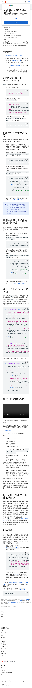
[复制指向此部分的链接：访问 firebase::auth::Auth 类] (20, 81)
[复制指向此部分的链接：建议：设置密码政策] (25, 399)
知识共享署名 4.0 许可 (24, 599)
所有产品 (3, 675)
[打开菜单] (2, 2)
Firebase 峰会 (4, 632)
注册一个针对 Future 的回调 (17, 200)
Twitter (2, 635)
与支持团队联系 (4, 644)
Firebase (3, 670)
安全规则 (16, 574)
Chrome (3, 667)
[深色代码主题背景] (25, 90)
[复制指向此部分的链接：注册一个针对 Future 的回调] (9, 292)
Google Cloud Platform (6, 672)
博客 (2, 630)
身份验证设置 (8, 430)
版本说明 (3, 651)
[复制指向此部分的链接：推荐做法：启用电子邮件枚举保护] (16, 498)
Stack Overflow (4, 646)
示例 (2, 619)
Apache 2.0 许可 (18, 600)
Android (3, 665)
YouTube (3, 637)
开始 (16, 22)
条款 (2, 681)
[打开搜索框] (23, 2)
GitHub (3, 624)
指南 (2, 614)
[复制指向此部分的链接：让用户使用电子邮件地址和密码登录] (18, 223)
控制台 (15, 60)
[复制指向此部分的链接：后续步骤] (14, 530)
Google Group (4, 648)
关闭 (16, 18)
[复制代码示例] (28, 90)
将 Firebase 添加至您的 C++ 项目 (15, 55)
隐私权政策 (7, 681)
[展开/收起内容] (9, 27)
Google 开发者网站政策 (12, 602)
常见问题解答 (4, 653)
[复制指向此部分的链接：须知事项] (14, 52)
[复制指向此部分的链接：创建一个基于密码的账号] (6, 136)
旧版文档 (3, 656)
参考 (2, 616)
